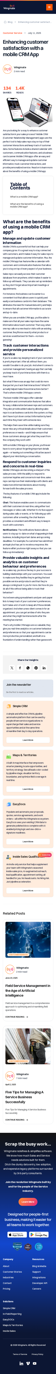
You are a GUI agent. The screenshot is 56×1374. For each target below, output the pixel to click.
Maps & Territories (13, 1325)
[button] (49, 7)
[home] (9, 7)
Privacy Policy (37, 1354)
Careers (36, 1288)
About (6, 1266)
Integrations (39, 1277)
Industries (8, 1277)
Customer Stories (12, 1271)
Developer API (39, 1283)
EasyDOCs (8, 1319)
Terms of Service (20, 1354)
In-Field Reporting (12, 1313)
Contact (7, 1283)
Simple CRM (9, 1308)
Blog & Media (39, 1266)
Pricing (6, 1288)
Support (36, 1271)
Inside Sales (9, 1330)
